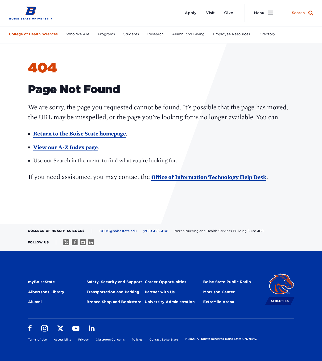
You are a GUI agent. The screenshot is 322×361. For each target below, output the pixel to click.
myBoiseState (41, 282)
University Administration (170, 302)
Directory (267, 34)
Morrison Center (219, 292)
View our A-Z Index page (65, 147)
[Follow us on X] (66, 242)
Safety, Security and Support (114, 282)
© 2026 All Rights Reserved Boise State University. (221, 339)
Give (228, 13)
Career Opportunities (165, 282)
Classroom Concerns (110, 339)
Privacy (83, 339)
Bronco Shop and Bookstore (114, 302)
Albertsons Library (46, 292)
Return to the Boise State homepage (79, 133)
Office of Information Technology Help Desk (208, 177)
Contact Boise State (163, 339)
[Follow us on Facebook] (75, 242)
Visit (210, 13)
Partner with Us (160, 292)
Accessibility (62, 339)
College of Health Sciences (33, 34)
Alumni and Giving (188, 34)
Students (131, 34)
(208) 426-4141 (156, 231)
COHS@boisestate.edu (118, 231)
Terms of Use (37, 339)
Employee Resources (231, 34)
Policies (137, 339)
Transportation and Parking (113, 292)
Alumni (35, 302)
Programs (106, 34)
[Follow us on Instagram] (83, 242)
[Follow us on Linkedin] (91, 242)
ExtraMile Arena (218, 302)
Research (155, 34)
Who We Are (77, 34)
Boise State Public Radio (227, 282)
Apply (191, 13)
